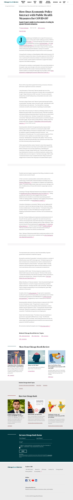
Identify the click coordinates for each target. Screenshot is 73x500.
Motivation (55, 2)
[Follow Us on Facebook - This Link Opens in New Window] (26, 480)
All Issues (44, 469)
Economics (21, 388)
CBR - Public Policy (35, 335)
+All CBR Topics (64, 2)
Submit (22, 451)
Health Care (35, 2)
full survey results (44, 326)
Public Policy (38, 385)
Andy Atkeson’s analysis (38, 200)
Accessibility (37, 471)
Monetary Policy (23, 2)
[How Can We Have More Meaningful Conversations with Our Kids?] (56, 357)
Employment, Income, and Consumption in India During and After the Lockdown (56, 416)
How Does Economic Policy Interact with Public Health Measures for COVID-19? (35, 6)
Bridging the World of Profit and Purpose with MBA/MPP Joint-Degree (15, 415)
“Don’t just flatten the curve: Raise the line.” (35, 277)
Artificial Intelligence (48, 2)
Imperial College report (24, 182)
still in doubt (28, 41)
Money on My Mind (33, 365)
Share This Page (22, 31)
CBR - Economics (41, 27)
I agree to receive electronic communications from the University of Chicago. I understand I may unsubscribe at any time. (35, 446)
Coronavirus (45, 385)
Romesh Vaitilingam (24, 27)
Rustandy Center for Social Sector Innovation (35, 422)
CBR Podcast (50, 376)
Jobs (60, 2)
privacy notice (50, 455)
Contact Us (51, 469)
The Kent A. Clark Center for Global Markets (26, 385)
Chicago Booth (59, 469)
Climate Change (40, 2)
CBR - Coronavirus (23, 339)
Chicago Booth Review (9, 6)
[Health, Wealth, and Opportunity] (36, 406)
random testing (46, 226)
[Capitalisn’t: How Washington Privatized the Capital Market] (16, 357)
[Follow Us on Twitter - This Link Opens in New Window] (30, 480)
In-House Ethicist (31, 371)
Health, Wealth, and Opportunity (35, 414)
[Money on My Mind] (36, 357)
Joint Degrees (10, 425)
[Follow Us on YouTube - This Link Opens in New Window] (33, 480)
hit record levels (43, 43)
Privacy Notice (28, 471)
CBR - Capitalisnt (11, 375)
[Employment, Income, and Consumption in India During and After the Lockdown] (56, 406)
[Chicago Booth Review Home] (11, 2)
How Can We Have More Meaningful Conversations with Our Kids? (56, 367)
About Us (37, 469)
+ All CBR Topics (29, 469)
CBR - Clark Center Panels (24, 335)
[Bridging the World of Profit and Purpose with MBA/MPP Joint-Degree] (16, 406)
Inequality (29, 2)
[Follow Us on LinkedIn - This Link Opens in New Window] (36, 480)
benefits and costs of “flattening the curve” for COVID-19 (34, 193)
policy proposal (32, 293)
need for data (42, 224)
